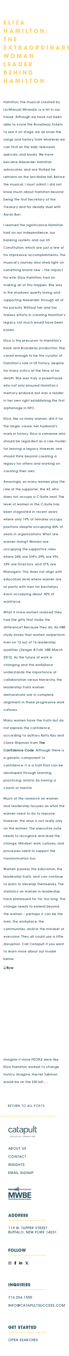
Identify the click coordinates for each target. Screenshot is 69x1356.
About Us (17, 1149)
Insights (16, 1165)
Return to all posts (26, 1106)
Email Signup (21, 1173)
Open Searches (23, 1340)
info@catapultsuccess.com (36, 1306)
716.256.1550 (20, 1298)
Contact (17, 1157)
